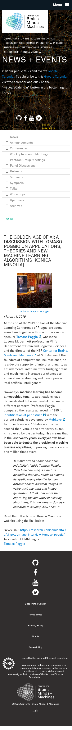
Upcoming (17, 200)
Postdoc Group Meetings (27, 159)
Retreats (16, 171)
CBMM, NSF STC (13, 39)
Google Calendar (55, 76)
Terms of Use (35, 615)
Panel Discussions (22, 165)
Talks (13, 188)
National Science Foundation (52, 658)
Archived (16, 205)
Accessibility (35, 647)
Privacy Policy (35, 626)
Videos (46, 125)
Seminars (16, 177)
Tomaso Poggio (27, 336)
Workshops (18, 194)
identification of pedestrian (23, 415)
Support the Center (35, 604)
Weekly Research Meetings (29, 154)
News (14, 136)
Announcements (21, 142)
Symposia (17, 182)
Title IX (35, 637)
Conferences (19, 148)
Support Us (49, 129)
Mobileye (55, 419)
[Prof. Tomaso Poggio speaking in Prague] (34, 292)
